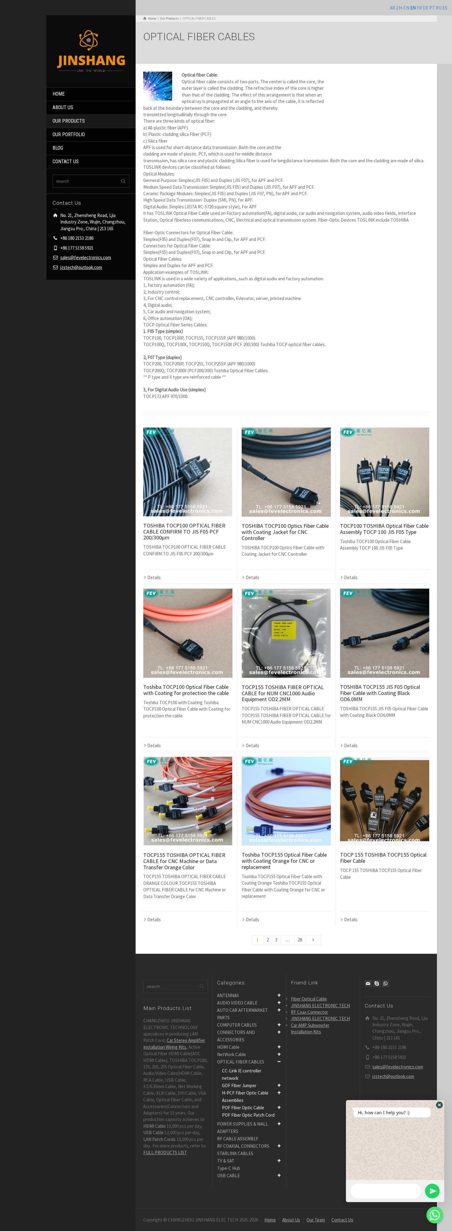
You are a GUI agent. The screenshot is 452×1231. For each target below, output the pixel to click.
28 (300, 940)
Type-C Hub (228, 1168)
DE (425, 8)
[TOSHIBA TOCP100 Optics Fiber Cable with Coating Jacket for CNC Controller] (286, 472)
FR (419, 8)
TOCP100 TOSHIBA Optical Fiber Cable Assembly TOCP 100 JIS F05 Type (384, 528)
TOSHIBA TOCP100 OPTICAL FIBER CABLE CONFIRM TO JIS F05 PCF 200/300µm (184, 531)
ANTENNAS (228, 995)
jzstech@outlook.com (81, 267)
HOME (59, 94)
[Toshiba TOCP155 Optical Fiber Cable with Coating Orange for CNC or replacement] (286, 801)
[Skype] (377, 983)
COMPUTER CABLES (237, 1025)
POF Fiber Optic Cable (243, 1108)
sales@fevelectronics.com (85, 257)
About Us (291, 1220)
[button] (439, 1105)
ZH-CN (402, 8)
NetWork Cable (231, 1054)
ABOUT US (63, 107)
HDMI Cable (228, 1047)
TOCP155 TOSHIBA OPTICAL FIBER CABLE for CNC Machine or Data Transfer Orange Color (184, 861)
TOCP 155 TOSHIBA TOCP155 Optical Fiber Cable (383, 857)
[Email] (368, 983)
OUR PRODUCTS (69, 121)
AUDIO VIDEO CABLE (237, 1003)
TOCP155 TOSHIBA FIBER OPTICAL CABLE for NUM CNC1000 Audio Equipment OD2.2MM (283, 693)
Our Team (316, 1220)
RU (439, 8)
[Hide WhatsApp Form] (434, 1215)
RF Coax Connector (309, 1012)
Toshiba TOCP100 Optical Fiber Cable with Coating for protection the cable (186, 689)
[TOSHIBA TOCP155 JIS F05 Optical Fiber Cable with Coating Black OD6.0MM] (384, 633)
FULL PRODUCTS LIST (165, 1152)
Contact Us (342, 1220)
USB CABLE (228, 1175)
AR (392, 8)
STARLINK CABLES (235, 1153)
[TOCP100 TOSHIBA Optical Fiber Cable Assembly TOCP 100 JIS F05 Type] (384, 472)
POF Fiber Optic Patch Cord (248, 1115)
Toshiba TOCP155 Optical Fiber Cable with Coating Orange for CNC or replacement (284, 860)
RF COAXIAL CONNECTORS (243, 1146)
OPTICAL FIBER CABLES (240, 1062)
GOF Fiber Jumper (239, 1085)
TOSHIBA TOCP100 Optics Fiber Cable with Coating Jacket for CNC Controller (285, 532)
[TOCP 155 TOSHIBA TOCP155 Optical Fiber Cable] (384, 801)
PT (432, 8)
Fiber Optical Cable (309, 999)
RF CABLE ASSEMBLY (237, 1139)
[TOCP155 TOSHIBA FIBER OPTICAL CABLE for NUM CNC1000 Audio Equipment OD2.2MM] (286, 633)
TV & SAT (225, 1161)
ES (444, 8)
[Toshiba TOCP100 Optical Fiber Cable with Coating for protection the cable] (187, 633)
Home (270, 1220)
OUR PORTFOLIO (69, 134)
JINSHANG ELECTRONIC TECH (320, 1005)
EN (413, 8)
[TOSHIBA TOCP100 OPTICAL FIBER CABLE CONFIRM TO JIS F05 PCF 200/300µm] (187, 472)
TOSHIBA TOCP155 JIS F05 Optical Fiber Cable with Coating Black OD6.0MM (380, 693)
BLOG (58, 148)
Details (154, 577)
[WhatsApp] (385, 983)
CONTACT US (66, 161)
